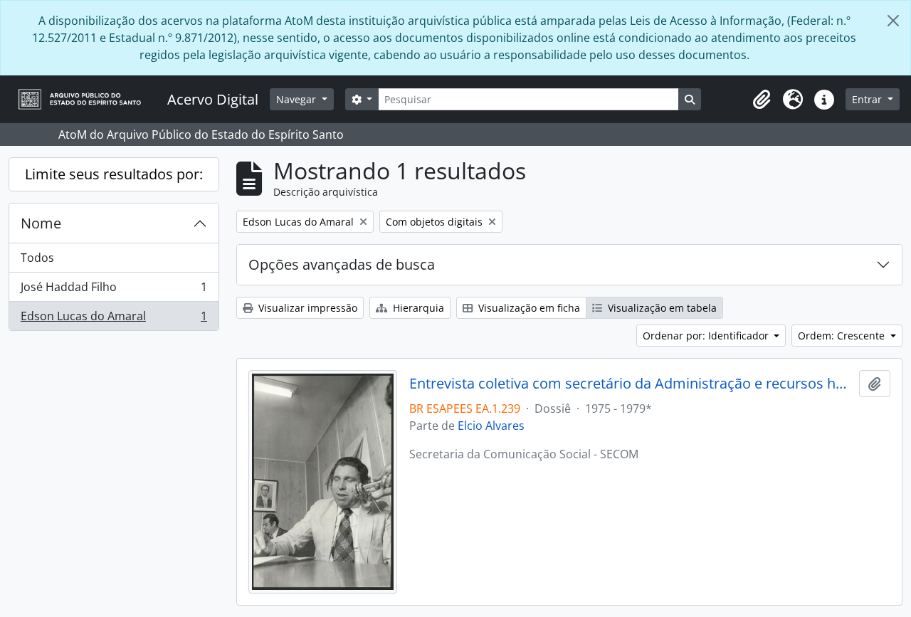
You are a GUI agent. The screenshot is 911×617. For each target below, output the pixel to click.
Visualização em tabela (661, 308)
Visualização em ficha (527, 308)
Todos (37, 257)
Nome (41, 223)
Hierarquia (417, 308)
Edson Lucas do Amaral (113, 319)
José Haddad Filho (113, 290)
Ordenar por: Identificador (707, 335)
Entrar (868, 99)
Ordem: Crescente (843, 335)
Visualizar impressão (306, 308)
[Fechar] (893, 21)
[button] (761, 99)
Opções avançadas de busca (341, 264)
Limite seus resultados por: (114, 174)
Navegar (297, 99)
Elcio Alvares (491, 425)
